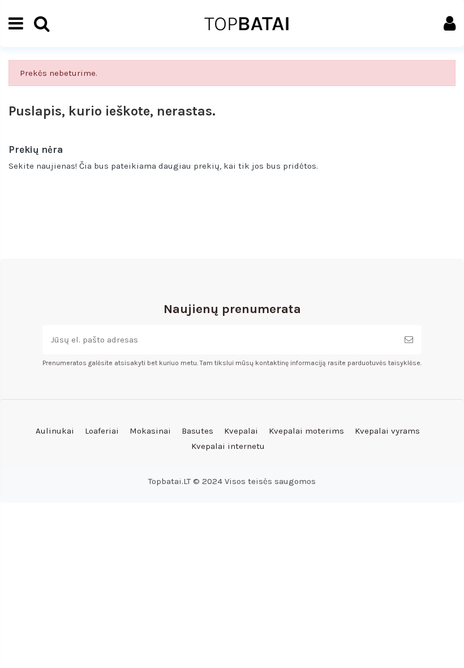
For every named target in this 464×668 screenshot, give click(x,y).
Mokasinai (150, 431)
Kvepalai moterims (306, 431)
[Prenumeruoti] (409, 340)
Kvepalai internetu (228, 446)
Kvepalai (241, 431)
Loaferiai (102, 431)
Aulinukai (55, 431)
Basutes (197, 431)
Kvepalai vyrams (387, 431)
